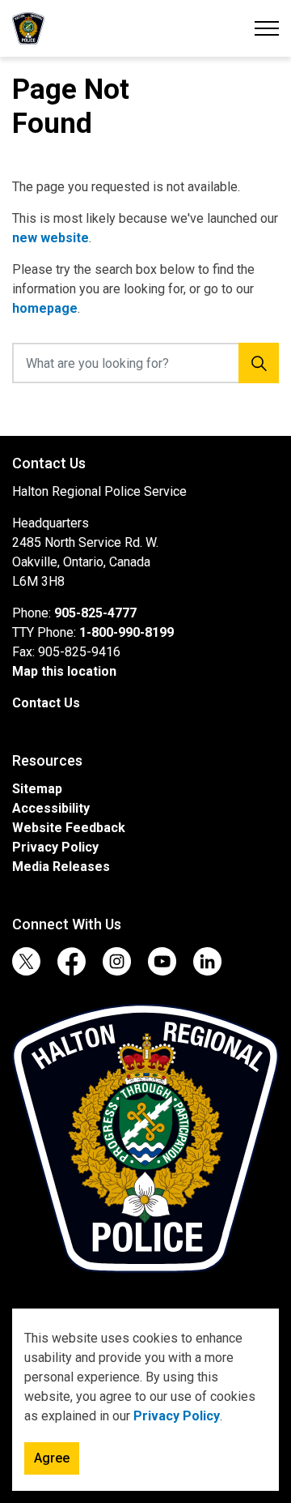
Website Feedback (68, 827)
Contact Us (46, 703)
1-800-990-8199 (126, 632)
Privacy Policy (176, 1416)
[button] (145, 1138)
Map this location (64, 671)
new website (50, 238)
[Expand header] (266, 28)
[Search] (258, 363)
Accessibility (51, 808)
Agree (52, 1458)
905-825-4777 (95, 613)
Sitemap (37, 788)
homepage (45, 308)
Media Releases (61, 866)
